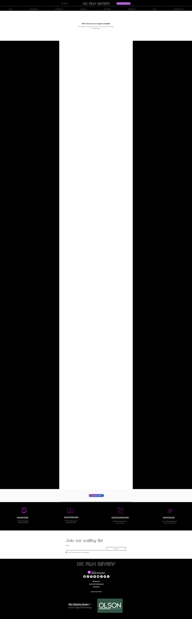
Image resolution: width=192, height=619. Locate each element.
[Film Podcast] (84, 576)
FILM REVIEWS (22, 517)
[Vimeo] (105, 576)
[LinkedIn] (108, 576)
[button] (154, 8)
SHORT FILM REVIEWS (120, 517)
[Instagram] (101, 576)
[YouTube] (98, 576)
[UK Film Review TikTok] (88, 576)
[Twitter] (94, 576)
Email (68, 545)
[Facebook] (91, 576)
